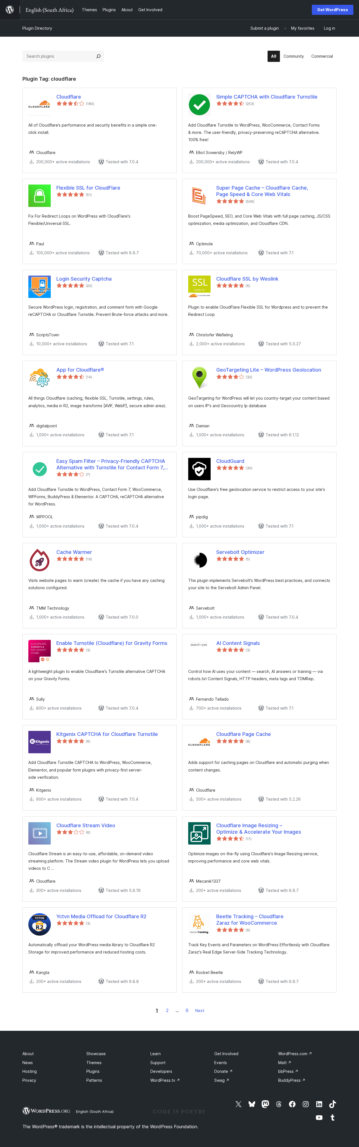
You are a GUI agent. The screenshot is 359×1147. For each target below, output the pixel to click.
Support (157, 1062)
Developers (161, 1071)
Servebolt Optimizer (240, 552)
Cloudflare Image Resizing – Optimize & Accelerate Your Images (258, 828)
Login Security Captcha (84, 279)
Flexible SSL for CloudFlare (88, 188)
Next (199, 1010)
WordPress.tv (165, 1080)
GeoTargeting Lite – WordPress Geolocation (268, 370)
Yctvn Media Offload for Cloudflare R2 (101, 916)
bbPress (288, 1071)
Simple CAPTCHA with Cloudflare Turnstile (266, 97)
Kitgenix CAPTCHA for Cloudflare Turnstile (107, 734)
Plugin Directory (37, 28)
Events (220, 1062)
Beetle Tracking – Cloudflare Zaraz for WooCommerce (250, 919)
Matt (284, 1062)
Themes (94, 1062)
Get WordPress (332, 9)
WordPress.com (295, 1053)
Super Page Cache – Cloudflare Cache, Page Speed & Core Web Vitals (262, 191)
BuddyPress (291, 1080)
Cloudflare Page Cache (243, 734)
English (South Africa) (95, 1111)
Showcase (96, 1053)
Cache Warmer (74, 552)
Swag (221, 1080)
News (27, 1062)
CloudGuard (230, 461)
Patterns (94, 1080)
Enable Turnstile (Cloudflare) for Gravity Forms (111, 643)
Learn (155, 1053)
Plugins (93, 1071)
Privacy (29, 1080)
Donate (223, 1071)
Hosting (29, 1071)
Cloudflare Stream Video (85, 825)
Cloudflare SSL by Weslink (247, 279)
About (28, 1053)
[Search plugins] (98, 56)
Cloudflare (68, 97)
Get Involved (226, 1053)
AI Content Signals (238, 643)
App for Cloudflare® (80, 370)
